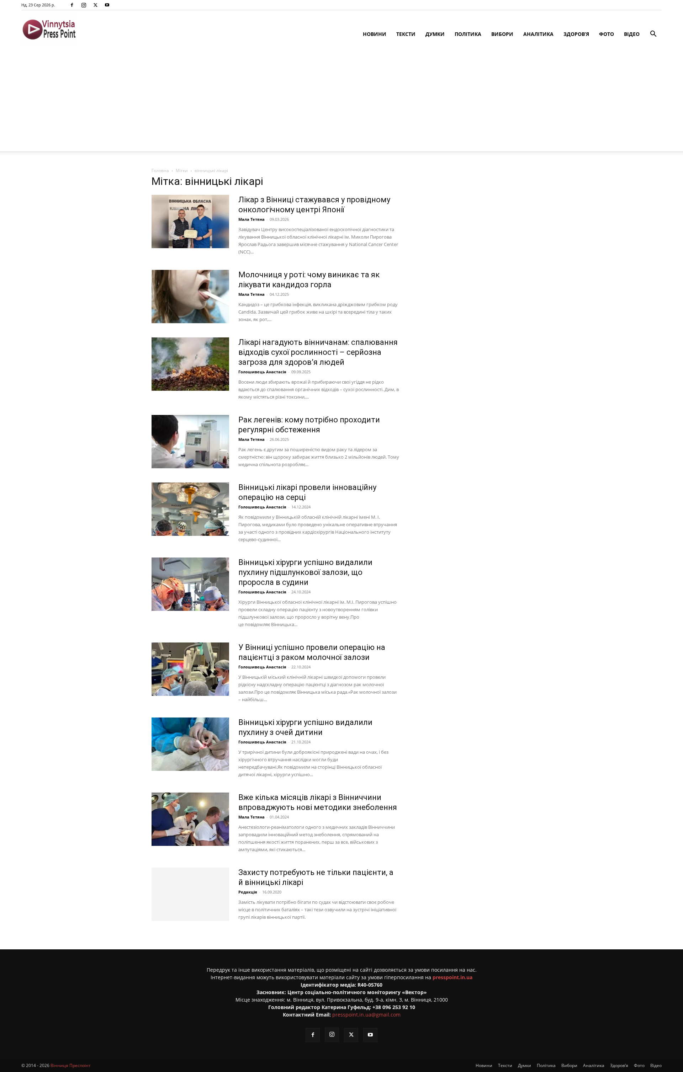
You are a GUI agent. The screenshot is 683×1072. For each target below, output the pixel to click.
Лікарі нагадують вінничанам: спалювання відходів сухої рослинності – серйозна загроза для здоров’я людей (318, 352)
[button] (653, 34)
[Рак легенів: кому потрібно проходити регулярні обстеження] (190, 441)
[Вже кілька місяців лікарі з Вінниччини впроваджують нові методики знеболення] (190, 819)
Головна (160, 170)
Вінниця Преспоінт (71, 1065)
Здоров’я (576, 34)
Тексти (405, 34)
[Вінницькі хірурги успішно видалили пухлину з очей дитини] (190, 744)
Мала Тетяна (251, 219)
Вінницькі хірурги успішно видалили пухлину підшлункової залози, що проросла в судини (305, 572)
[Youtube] (107, 5)
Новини (374, 34)
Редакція (247, 892)
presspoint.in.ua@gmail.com (366, 1014)
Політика (468, 34)
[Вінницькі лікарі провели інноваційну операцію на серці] (190, 509)
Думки (435, 34)
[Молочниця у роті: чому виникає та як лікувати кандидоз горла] (190, 296)
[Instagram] (83, 5)
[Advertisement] (341, 101)
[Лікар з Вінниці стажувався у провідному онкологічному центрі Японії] (190, 221)
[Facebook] (72, 5)
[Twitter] (95, 5)
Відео (632, 34)
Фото (606, 34)
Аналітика (538, 34)
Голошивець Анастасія (262, 371)
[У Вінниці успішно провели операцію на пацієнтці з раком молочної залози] (190, 669)
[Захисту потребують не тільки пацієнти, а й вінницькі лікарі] (190, 894)
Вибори (502, 34)
